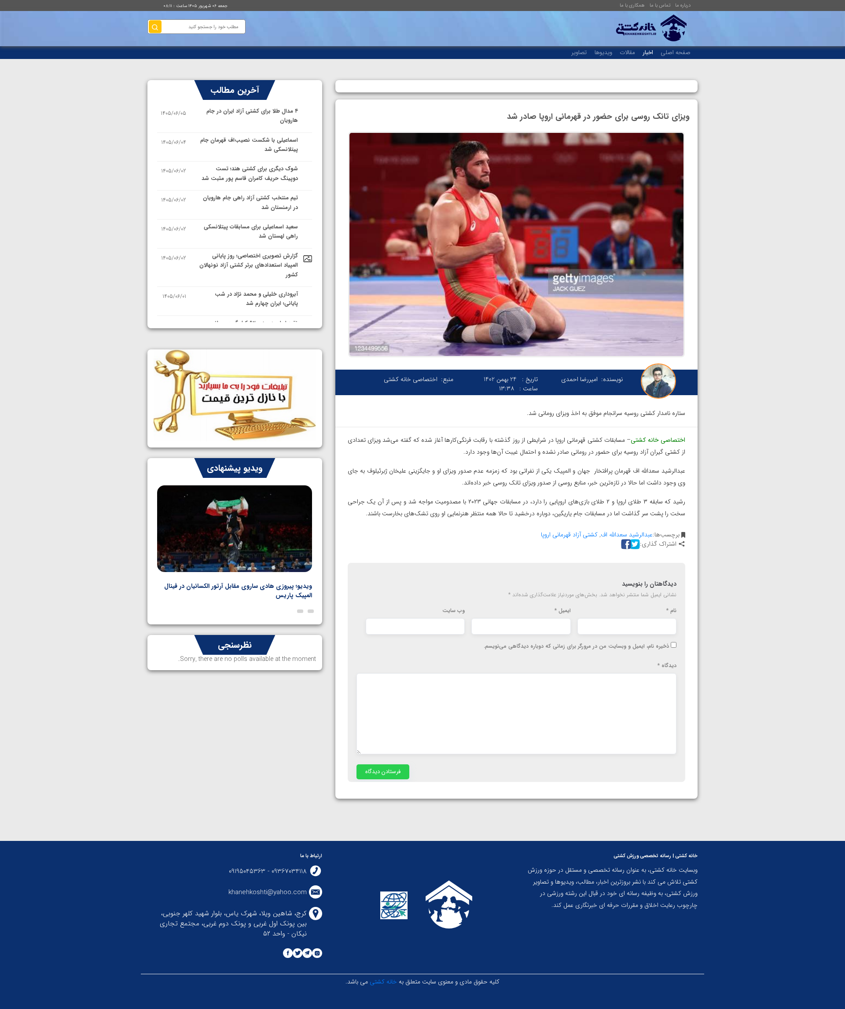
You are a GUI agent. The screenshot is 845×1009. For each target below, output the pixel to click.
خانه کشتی (382, 982)
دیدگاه (667, 666)
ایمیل (563, 611)
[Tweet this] (633, 544)
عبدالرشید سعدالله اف (627, 534)
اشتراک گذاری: (658, 544)
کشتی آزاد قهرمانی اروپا (569, 534)
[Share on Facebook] (625, 544)
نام (671, 611)
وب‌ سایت (453, 611)
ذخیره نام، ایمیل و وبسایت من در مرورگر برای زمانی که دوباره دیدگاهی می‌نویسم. (576, 646)
